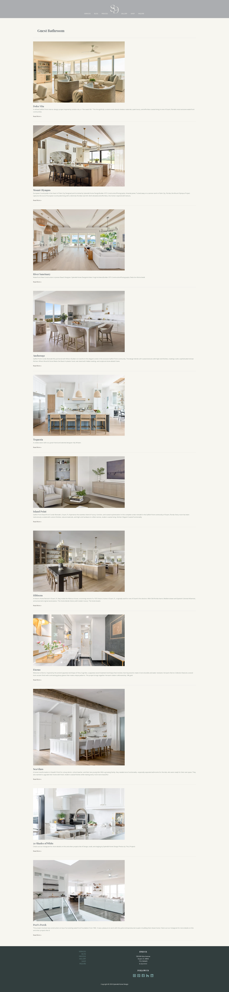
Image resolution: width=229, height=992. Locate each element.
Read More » (37, 116)
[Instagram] (134, 975)
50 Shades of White (43, 843)
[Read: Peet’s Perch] (79, 890)
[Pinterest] (138, 975)
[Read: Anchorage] (79, 321)
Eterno (36, 669)
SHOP (133, 14)
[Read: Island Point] (79, 482)
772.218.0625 (143, 961)
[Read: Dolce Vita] (79, 72)
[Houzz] (147, 975)
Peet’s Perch (39, 924)
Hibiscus (38, 595)
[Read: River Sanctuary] (79, 240)
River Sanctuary (41, 274)
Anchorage (39, 355)
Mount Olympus (41, 190)
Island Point (39, 511)
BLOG (96, 14)
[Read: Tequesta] (79, 405)
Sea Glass (38, 769)
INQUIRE (141, 14)
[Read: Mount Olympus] (79, 156)
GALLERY (124, 14)
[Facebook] (143, 975)
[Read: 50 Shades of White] (79, 814)
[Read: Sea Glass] (79, 727)
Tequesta (38, 439)
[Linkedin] (152, 975)
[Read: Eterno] (79, 640)
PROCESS (105, 14)
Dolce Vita (38, 106)
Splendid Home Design (120, 984)
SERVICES (87, 14)
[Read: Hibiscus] (79, 561)
